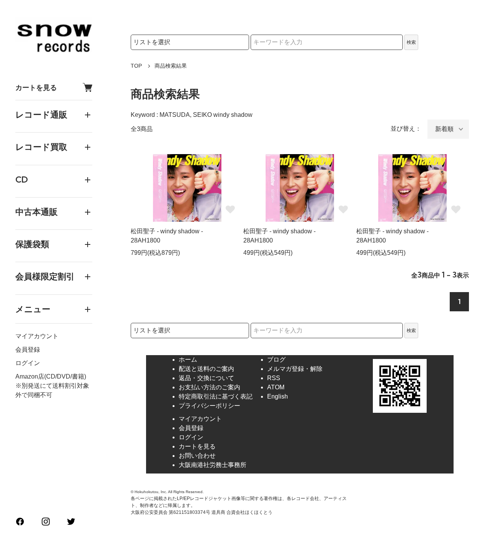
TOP (136, 66)
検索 (411, 42)
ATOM (275, 387)
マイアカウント (36, 336)
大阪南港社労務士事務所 (212, 465)
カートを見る (36, 87)
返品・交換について (206, 378)
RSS (273, 378)
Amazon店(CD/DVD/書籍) (50, 376)
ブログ (276, 359)
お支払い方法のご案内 (209, 387)
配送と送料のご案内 (206, 369)
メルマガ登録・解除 (294, 369)
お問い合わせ (197, 455)
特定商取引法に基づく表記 (216, 396)
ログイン (27, 363)
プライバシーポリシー (209, 405)
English (277, 396)
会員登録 (27, 349)
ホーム (188, 359)
